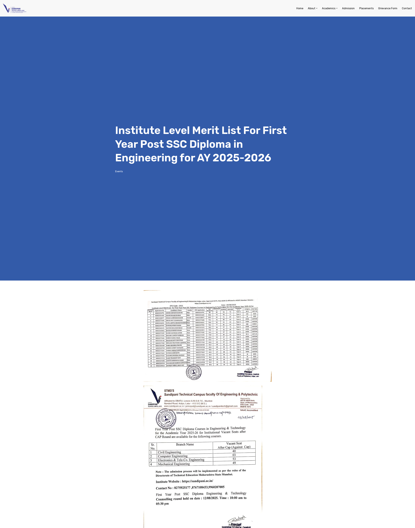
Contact (407, 8)
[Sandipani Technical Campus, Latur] (14, 8)
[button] (316, 8)
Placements (366, 8)
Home (299, 8)
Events (119, 171)
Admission (348, 8)
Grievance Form (387, 8)
